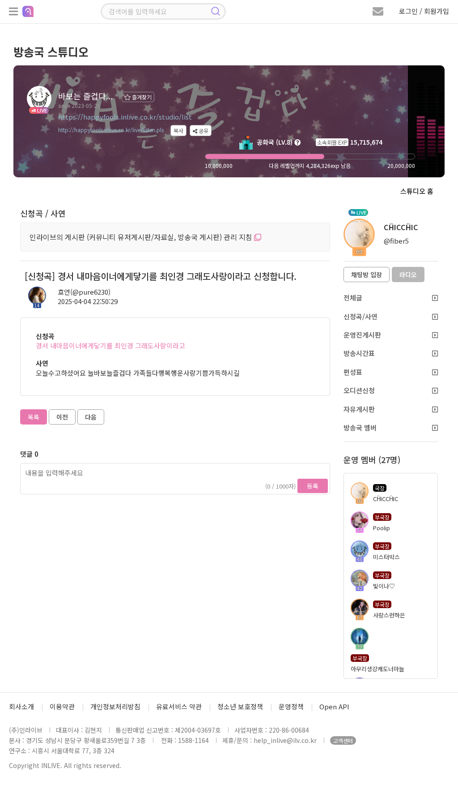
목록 (33, 416)
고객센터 (343, 740)
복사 (178, 130)
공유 (202, 130)
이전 (62, 416)
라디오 (408, 274)
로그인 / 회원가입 (424, 11)
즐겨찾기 (141, 97)
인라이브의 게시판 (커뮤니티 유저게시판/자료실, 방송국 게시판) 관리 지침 (142, 237)
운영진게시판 (362, 334)
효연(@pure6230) (84, 291)
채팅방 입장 (366, 274)
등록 (312, 485)
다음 (91, 416)
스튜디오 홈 (416, 191)
